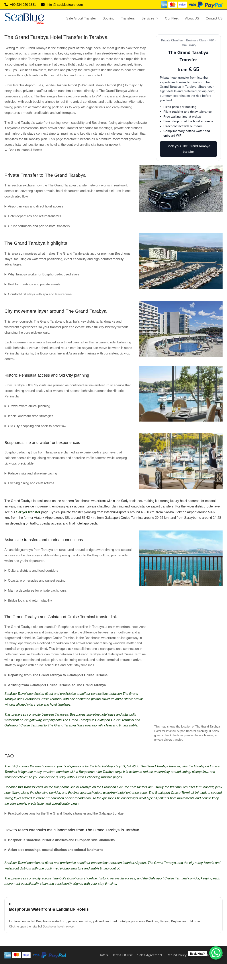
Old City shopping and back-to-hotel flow (37, 426)
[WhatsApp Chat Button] (216, 953)
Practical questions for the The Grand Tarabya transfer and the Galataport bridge (65, 813)
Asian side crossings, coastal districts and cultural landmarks (55, 850)
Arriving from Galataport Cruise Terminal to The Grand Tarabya (57, 685)
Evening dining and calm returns (31, 483)
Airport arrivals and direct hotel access (35, 206)
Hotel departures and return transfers (34, 216)
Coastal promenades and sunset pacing (36, 580)
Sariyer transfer (28, 512)
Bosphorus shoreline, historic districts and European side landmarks (61, 840)
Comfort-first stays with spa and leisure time (40, 294)
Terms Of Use (122, 955)
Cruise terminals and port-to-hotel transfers (39, 226)
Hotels (103, 955)
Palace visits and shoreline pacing (32, 473)
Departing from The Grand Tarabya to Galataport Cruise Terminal (58, 675)
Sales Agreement (149, 955)
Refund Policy (176, 955)
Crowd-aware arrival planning (29, 406)
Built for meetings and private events (34, 284)
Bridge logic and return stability (30, 600)
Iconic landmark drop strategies (30, 416)
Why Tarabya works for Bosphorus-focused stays (44, 274)
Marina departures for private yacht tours (37, 590)
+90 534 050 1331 (23, 4)
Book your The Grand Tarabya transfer (188, 148)
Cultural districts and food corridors (33, 570)
